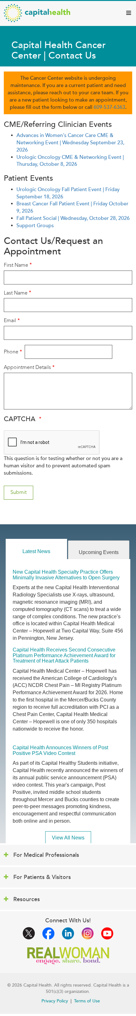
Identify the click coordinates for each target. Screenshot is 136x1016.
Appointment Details (27, 367)
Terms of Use (87, 1001)
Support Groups (35, 225)
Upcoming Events (99, 552)
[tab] (36, 549)
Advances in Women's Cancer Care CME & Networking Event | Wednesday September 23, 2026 (70, 142)
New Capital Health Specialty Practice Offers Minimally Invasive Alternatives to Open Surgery (66, 574)
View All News (68, 837)
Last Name (16, 293)
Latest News (36, 551)
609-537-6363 (109, 107)
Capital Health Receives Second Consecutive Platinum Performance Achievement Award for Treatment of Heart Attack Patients (64, 655)
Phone (11, 352)
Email (10, 320)
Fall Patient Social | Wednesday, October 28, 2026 (73, 218)
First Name (16, 265)
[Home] (37, 13)
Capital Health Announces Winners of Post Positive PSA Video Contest (60, 750)
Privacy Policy (54, 1001)
